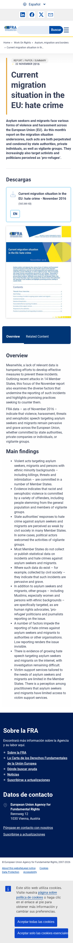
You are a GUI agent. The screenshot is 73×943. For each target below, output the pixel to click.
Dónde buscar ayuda (22, 769)
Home (6, 42)
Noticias (13, 774)
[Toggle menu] (66, 30)
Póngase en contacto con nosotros (28, 828)
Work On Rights (22, 42)
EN (15, 214)
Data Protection (10, 872)
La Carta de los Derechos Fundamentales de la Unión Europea (37, 760)
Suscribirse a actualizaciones (28, 780)
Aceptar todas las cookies (35, 921)
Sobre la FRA (16, 752)
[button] (22, 14)
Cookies (44, 868)
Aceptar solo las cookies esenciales (42, 933)
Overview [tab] (13, 336)
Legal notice (28, 868)
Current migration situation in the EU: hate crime (33, 47)
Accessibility (30, 872)
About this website (12, 868)
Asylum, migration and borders (52, 42)
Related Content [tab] (37, 336)
